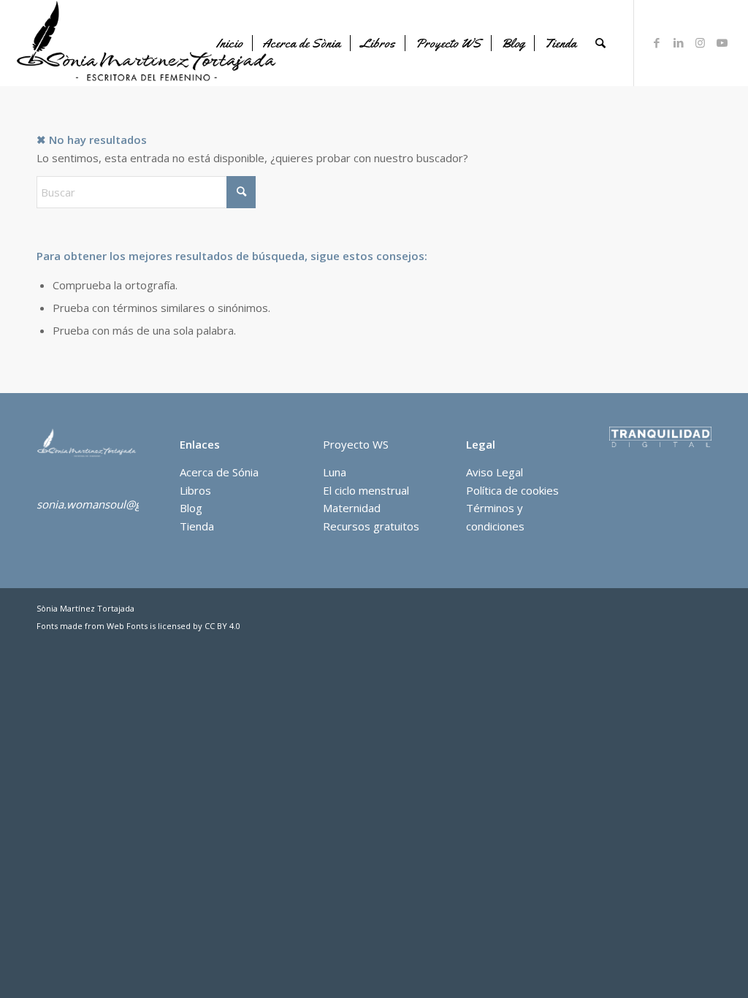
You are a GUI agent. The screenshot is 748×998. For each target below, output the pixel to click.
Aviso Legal (494, 472)
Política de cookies (512, 490)
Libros (195, 490)
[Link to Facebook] (657, 42)
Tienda (197, 526)
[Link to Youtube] (722, 42)
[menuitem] (229, 43)
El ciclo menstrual (366, 490)
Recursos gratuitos (371, 526)
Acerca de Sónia (219, 472)
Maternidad (352, 507)
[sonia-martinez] (149, 43)
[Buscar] (600, 43)
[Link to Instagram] (700, 42)
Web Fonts (127, 625)
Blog (191, 507)
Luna (334, 472)
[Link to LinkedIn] (679, 42)
